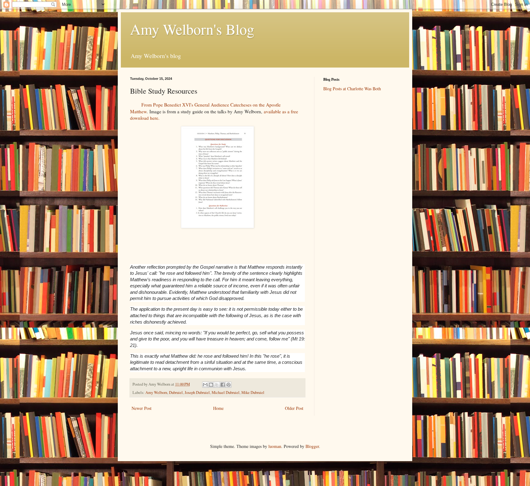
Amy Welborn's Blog (192, 29)
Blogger (312, 446)
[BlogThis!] (211, 385)
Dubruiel (176, 392)
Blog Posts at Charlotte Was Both (352, 88)
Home (218, 408)
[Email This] (205, 385)
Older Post (294, 408)
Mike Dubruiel (252, 392)
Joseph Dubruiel (197, 392)
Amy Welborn (156, 392)
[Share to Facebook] (223, 385)
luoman (274, 446)
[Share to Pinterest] (228, 385)
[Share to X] (217, 385)
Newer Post (142, 408)
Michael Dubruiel (226, 392)
